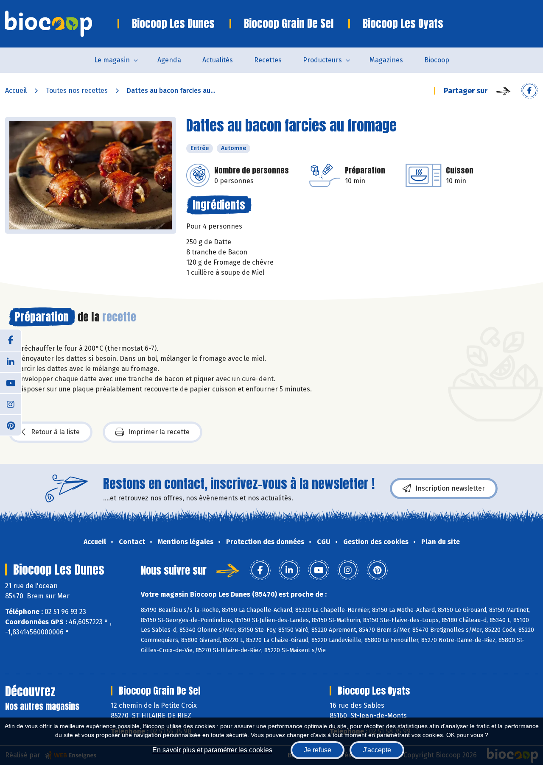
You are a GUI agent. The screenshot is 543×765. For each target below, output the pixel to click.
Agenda (169, 60)
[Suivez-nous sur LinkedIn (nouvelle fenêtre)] (10, 361)
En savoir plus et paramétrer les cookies (212, 750)
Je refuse (317, 750)
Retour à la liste (55, 432)
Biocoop (436, 60)
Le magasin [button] (112, 60)
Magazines (386, 60)
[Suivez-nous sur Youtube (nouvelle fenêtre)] (10, 382)
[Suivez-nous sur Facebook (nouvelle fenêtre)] (10, 340)
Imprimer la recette (159, 432)
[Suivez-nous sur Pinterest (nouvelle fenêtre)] (10, 425)
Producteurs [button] (322, 60)
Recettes (268, 60)
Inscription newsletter (450, 488)
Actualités (217, 60)
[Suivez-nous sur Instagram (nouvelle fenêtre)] (10, 403)
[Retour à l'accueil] (61, 24)
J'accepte (377, 750)
